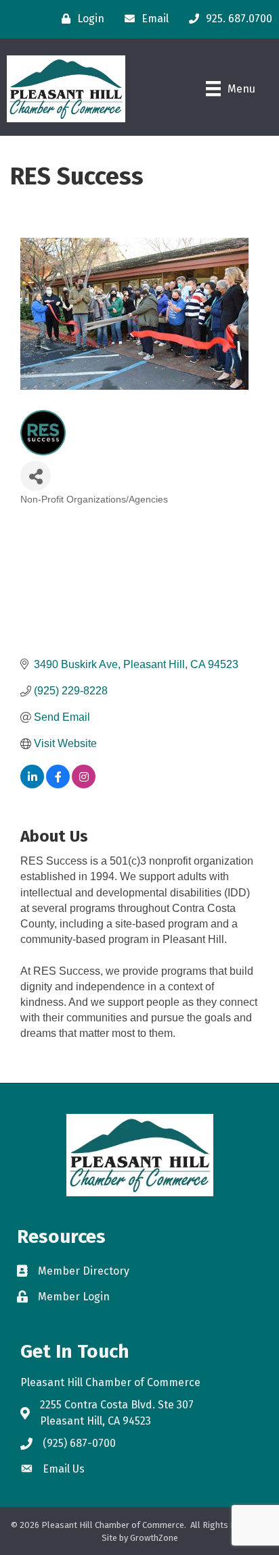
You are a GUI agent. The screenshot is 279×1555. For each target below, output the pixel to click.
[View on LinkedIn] (32, 784)
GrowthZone (154, 1538)
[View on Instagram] (83, 784)
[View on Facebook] (58, 784)
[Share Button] (35, 476)
